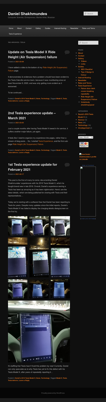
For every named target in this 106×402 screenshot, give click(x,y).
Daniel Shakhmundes (27, 13)
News (38, 98)
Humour (81, 119)
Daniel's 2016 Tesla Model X (25, 98)
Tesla (65, 98)
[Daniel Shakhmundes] (88, 216)
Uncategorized (84, 128)
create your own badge (88, 218)
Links (83, 64)
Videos (83, 61)
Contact (29, 28)
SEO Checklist (86, 69)
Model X (59, 98)
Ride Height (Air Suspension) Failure (28, 144)
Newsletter (74, 28)
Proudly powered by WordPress (53, 393)
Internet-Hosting (60, 28)
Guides (47, 28)
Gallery (38, 28)
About (19, 28)
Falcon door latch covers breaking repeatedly (88, 91)
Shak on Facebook (88, 165)
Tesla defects (13, 101)
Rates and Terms (88, 28)
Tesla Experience (15, 34)
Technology (45, 98)
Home (11, 28)
